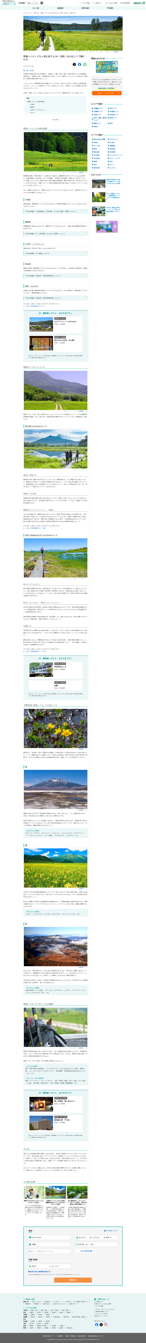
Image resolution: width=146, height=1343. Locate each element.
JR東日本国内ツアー (48, 1336)
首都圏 (25, 1317)
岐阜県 (54, 1325)
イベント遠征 (66, 1301)
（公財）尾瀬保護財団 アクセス (35, 306)
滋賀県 (61, 1328)
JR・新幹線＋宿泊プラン (80, 1301)
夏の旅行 (97, 152)
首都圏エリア (98, 108)
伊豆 (24, 1319)
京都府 (39, 1328)
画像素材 (116, 51)
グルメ (112, 164)
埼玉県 (40, 1317)
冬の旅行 (97, 155)
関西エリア (97, 123)
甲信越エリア (114, 111)
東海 (24, 1325)
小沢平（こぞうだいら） (38, 110)
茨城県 (48, 1314)
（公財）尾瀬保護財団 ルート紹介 (35, 528)
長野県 (40, 1321)
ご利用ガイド (98, 3)
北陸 (24, 1323)
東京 (111, 123)
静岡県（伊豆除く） (43, 1325)
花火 (111, 161)
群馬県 (33, 1314)
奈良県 (54, 1328)
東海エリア (113, 118)
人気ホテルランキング (59, 1304)
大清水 (32, 104)
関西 (24, 1328)
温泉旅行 (60, 8)
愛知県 (31, 1325)
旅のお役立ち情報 (99, 139)
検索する (73, 1280)
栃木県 (40, 1314)
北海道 (25, 1310)
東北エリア (113, 108)
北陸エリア (97, 114)
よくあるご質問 (112, 3)
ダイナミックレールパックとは (105, 1309)
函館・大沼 (34, 1310)
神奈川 (96, 126)
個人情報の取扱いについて (95, 1336)
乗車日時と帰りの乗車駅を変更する (39, 1271)
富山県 (39, 1323)
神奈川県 (66, 1317)
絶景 (27, 70)
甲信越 (25, 1321)
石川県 (31, 1323)
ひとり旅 (36, 8)
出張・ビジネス (36, 1301)
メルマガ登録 (85, 3)
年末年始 (97, 158)
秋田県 (46, 1312)
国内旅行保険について (102, 1311)
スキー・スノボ (115, 158)
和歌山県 (69, 1328)
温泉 (95, 149)
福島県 (69, 1312)
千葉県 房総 (56, 1317)
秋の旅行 (113, 152)
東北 (24, 1312)
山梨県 (33, 1321)
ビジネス (113, 168)
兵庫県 (46, 1328)
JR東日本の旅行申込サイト (8, 1)
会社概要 (59, 1336)
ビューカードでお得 (101, 1313)
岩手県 (39, 1312)
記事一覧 (36, 13)
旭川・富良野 (55, 1310)
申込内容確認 (126, 3)
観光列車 (97, 168)
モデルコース (114, 139)
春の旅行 (113, 149)
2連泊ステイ (73, 1304)
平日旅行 (110, 8)
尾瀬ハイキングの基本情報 (35, 101)
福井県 (46, 1323)
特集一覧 (26, 1301)
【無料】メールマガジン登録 (105, 93)
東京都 (33, 1317)
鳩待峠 (32, 107)
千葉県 (48, 1317)
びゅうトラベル (27, 13)
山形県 (61, 1312)
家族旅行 (113, 145)
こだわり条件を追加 (86, 1251)
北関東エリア (98, 111)
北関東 (32, 70)
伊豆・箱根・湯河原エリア (100, 119)
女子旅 (112, 142)
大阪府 (31, 1328)
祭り (95, 164)
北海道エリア (114, 114)
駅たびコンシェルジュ (102, 1316)
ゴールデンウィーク (116, 155)
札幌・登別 (44, 1310)
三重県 (61, 1325)
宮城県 (54, 1312)
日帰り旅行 (85, 8)
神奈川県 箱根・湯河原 (78, 1317)
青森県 (31, 1312)
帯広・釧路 (65, 1310)
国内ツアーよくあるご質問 (103, 1304)
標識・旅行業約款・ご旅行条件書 (75, 1336)
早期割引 (36, 1304)
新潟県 (48, 1321)
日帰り (96, 142)
